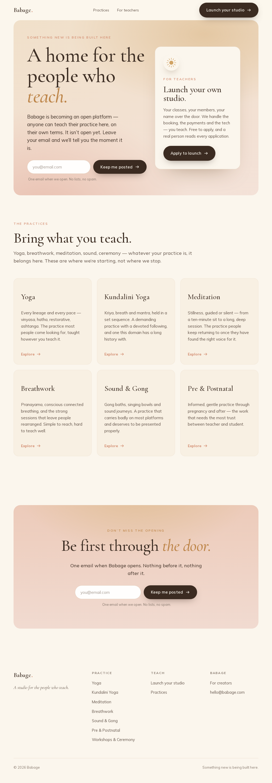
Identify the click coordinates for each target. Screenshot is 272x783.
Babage (23, 10)
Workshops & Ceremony (113, 739)
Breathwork (102, 711)
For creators (221, 682)
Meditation (101, 701)
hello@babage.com (227, 692)
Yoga (96, 682)
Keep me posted (116, 167)
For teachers (128, 10)
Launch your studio (225, 9)
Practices (101, 10)
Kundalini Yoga (105, 692)
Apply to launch (186, 153)
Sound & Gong (105, 720)
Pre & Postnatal (106, 730)
